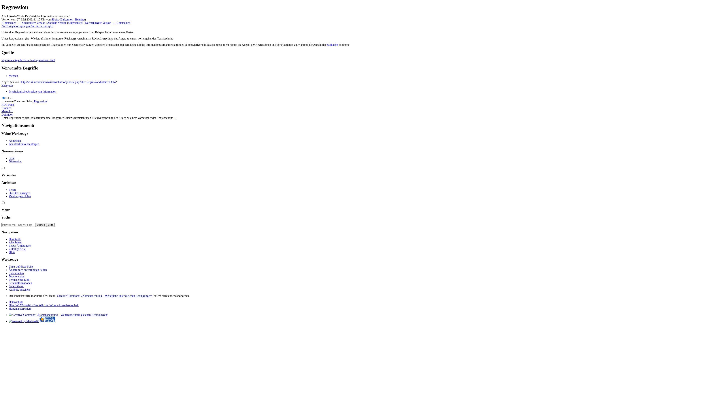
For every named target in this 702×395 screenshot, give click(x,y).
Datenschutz (16, 302)
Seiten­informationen (20, 283)
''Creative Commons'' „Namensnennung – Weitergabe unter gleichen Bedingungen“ (104, 295)
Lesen (12, 189)
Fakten (9, 98)
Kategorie (7, 85)
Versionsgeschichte (20, 196)
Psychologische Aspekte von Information (32, 91)
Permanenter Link (19, 279)
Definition (7, 114)
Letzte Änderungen (20, 245)
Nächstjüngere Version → (100, 22)
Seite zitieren (16, 286)
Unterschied (9, 22)
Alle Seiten (15, 242)
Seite (11, 158)
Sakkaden (332, 44)
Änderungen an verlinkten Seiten (28, 269)
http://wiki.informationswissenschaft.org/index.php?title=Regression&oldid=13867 (68, 82)
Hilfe (12, 252)
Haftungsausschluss (20, 308)
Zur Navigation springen (15, 26)
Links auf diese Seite (21, 266)
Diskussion (66, 19)
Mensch (13, 75)
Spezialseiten (16, 273)
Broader (6, 108)
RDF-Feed (7, 104)
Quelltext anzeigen (19, 193)
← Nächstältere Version (31, 22)
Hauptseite (15, 239)
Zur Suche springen (42, 26)
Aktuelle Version (57, 22)
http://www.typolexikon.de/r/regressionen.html (28, 60)
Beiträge (80, 19)
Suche (5, 217)
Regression (40, 101)
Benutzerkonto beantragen (24, 144)
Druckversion (16, 276)
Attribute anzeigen (19, 289)
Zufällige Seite (17, 249)
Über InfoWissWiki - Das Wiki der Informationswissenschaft (44, 305)
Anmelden (15, 140)
